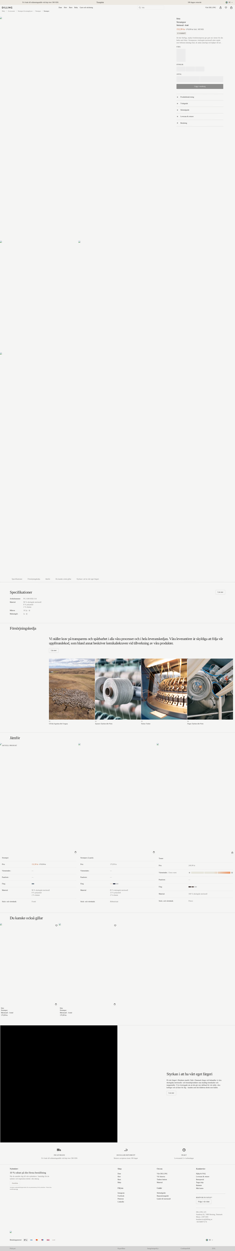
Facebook (121, 1196)
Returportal (200, 1179)
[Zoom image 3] (117, 296)
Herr (65, 7)
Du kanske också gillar (63, 579)
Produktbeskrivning (187, 97)
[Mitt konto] (220, 7)
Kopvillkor (121, 1248)
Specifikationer (17, 579)
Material (160, 1182)
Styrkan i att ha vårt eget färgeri (88, 579)
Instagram (121, 1193)
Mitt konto (199, 1188)
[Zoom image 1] (78, 129)
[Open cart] (231, 7)
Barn (70, 7)
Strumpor (38, 11)
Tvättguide (184, 103)
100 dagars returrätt (194, 2)
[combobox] (229, 2)
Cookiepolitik (185, 1248)
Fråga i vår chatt (203, 1202)
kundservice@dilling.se (204, 1219)
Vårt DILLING (210, 7)
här (17, 1189)
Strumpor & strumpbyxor (25, 11)
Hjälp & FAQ (201, 1174)
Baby (76, 7)
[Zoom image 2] (39, 296)
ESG (213, 1248)
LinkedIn (121, 1202)
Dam (60, 7)
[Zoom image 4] (78, 464)
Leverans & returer (187, 116)
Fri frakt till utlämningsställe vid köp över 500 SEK (40, 2)
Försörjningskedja (34, 579)
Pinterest (121, 1199)
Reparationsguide (163, 1196)
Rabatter (199, 1185)
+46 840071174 (201, 1222)
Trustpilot (100, 2)
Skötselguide (184, 110)
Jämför (47, 579)
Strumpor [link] (46, 11)
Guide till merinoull (164, 1199)
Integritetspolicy (153, 1248)
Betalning (183, 123)
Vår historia (161, 1177)
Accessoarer (11, 11)
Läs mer (220, 592)
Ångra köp (199, 1182)
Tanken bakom (162, 1179)
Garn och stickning (86, 7)
